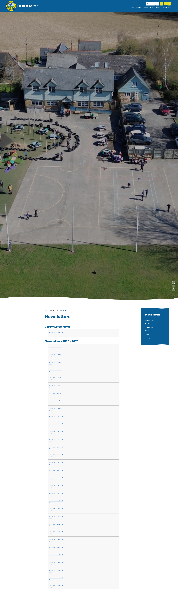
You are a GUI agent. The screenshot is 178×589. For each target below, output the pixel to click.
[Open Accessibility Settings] (169, 3)
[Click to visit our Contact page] (157, 3)
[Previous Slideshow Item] (173, 286)
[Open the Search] (161, 3)
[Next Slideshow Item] (173, 282)
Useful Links (150, 4)
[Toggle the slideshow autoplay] (173, 289)
